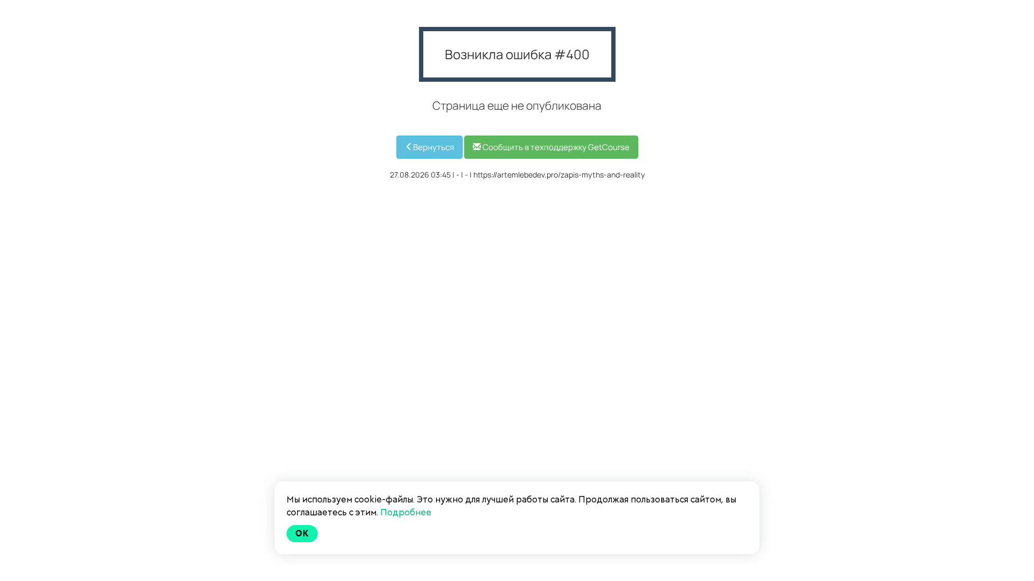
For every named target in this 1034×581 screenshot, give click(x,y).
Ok (302, 533)
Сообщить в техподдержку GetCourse (555, 147)
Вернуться (433, 147)
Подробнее (405, 512)
